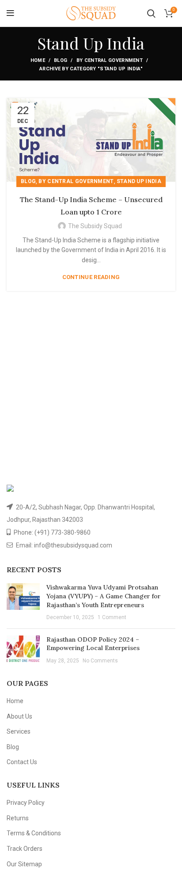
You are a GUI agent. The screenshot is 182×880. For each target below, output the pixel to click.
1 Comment (112, 617)
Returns (18, 818)
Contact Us (22, 761)
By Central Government (109, 60)
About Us (19, 716)
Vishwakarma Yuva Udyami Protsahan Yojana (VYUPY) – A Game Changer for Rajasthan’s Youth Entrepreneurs (103, 595)
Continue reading (91, 277)
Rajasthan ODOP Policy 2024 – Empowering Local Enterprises (93, 643)
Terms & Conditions (34, 833)
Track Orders (24, 848)
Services (18, 731)
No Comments (100, 661)
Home (37, 60)
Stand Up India (139, 181)
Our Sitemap (24, 864)
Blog (60, 60)
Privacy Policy (26, 802)
